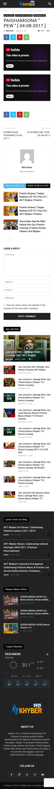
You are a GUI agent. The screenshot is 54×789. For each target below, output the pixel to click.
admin (6, 535)
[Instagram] (19, 775)
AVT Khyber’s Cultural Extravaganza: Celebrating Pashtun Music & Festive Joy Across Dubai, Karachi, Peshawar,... (26, 567)
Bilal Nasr (10, 31)
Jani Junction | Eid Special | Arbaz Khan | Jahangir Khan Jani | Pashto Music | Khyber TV (34, 496)
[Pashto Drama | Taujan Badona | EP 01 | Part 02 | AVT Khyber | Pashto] (11, 211)
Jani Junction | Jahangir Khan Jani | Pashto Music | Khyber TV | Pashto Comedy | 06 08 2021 (34, 465)
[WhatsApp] (26, 37)
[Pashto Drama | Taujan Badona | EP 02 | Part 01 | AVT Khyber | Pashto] (11, 197)
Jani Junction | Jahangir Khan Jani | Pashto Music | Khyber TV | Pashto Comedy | (34, 382)
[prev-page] (5, 238)
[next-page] (10, 238)
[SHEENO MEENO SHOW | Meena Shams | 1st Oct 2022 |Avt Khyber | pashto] (11, 628)
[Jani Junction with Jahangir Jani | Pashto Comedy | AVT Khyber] (9, 369)
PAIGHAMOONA (39, 15)
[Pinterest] (20, 37)
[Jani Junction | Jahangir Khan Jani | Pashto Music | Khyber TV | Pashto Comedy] (9, 431)
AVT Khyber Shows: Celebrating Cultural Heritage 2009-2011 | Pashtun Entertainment (26, 547)
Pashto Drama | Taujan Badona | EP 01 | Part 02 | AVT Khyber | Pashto (33, 210)
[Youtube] (43, 775)
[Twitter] (13, 37)
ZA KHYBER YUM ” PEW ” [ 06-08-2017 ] (38, 134)
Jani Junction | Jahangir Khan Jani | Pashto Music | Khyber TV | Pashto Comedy (34, 431)
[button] (5, 4)
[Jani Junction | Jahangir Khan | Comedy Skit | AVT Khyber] (27, 348)
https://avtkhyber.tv (27, 171)
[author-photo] (27, 163)
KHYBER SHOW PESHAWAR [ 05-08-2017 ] (13, 135)
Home (5, 11)
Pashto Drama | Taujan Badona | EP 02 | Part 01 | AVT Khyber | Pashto (33, 196)
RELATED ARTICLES (14, 185)
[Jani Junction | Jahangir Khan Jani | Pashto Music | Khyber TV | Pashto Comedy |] (9, 382)
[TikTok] (27, 775)
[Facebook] (6, 37)
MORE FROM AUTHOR (38, 185)
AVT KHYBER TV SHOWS (33, 11)
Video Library (16, 11)
